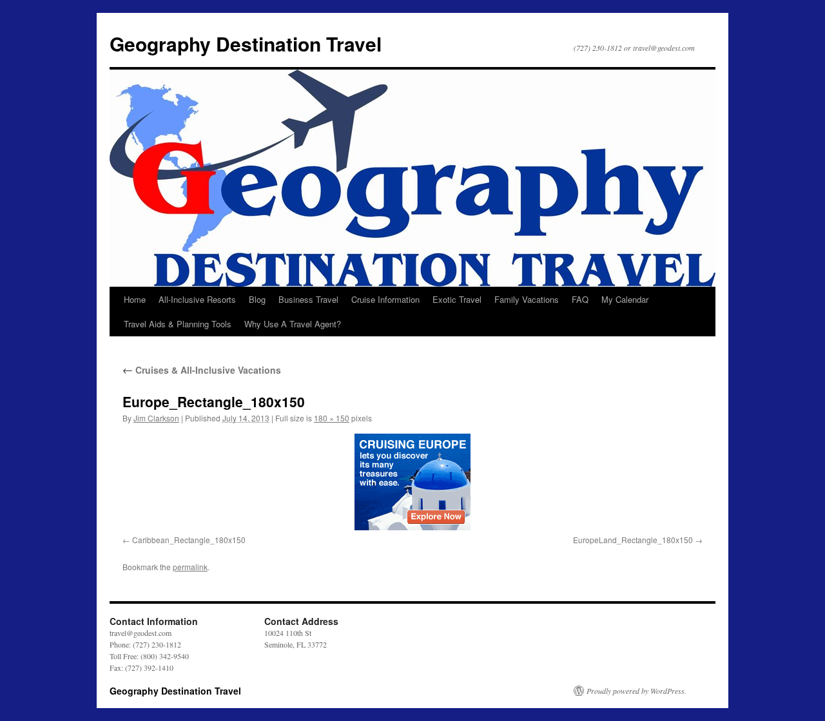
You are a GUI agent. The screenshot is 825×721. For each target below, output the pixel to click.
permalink (190, 566)
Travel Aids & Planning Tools (177, 324)
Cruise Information (385, 299)
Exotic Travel (456, 299)
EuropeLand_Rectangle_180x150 (633, 539)
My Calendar (624, 299)
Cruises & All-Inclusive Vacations (201, 369)
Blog (257, 299)
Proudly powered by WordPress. (636, 691)
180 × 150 (331, 417)
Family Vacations (526, 299)
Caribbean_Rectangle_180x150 (189, 539)
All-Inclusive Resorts (197, 299)
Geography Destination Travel (246, 43)
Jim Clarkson (156, 417)
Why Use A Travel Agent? (292, 324)
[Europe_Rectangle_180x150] (412, 482)
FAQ (580, 299)
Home (135, 299)
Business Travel (308, 299)
